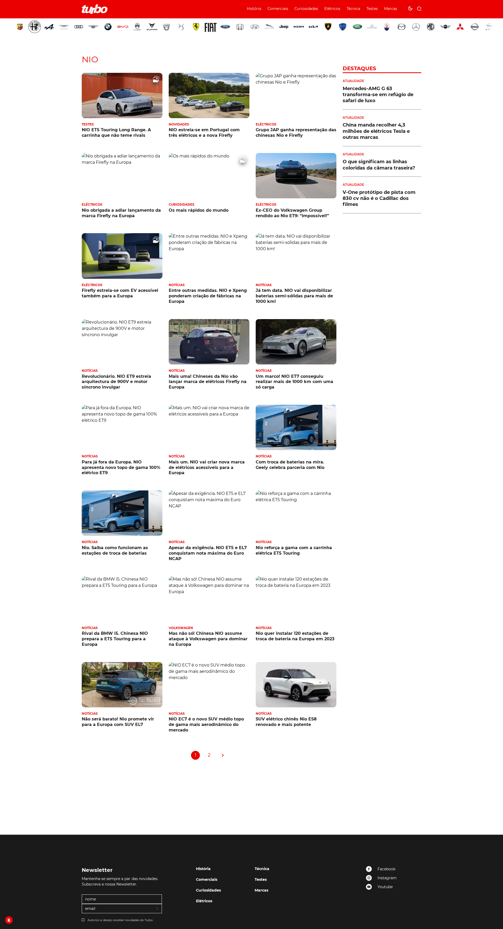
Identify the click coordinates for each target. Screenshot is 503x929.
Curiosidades (306, 8)
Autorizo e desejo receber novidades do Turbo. (120, 920)
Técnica (353, 8)
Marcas (390, 8)
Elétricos (332, 8)
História (254, 8)
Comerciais (277, 8)
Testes (372, 8)
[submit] (157, 908)
